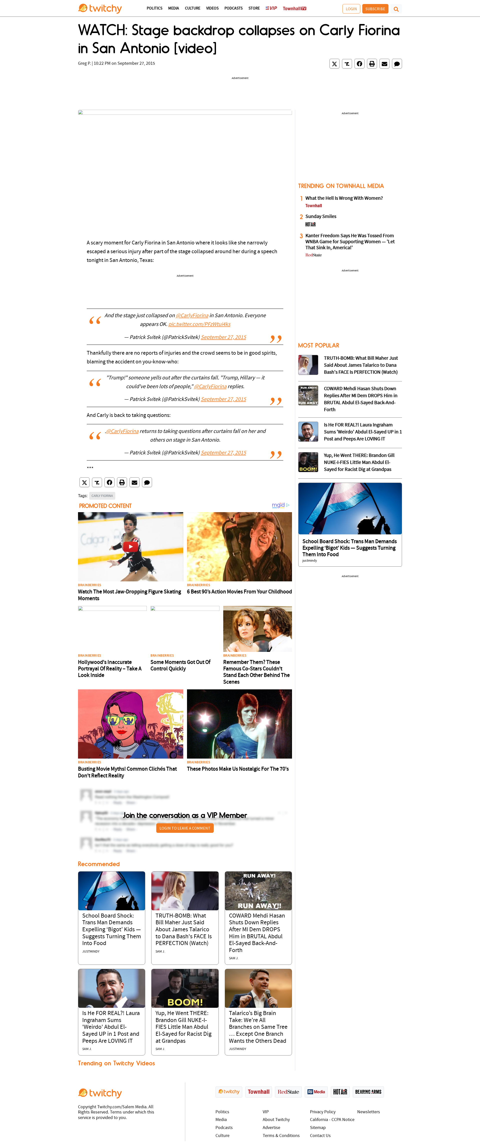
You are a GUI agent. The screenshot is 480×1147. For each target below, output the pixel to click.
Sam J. (160, 952)
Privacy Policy (323, 1112)
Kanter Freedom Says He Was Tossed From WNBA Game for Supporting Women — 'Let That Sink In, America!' (350, 241)
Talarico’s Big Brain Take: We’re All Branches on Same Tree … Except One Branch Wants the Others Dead (258, 1027)
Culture (192, 8)
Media (173, 8)
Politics (154, 8)
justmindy (91, 952)
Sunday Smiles (321, 216)
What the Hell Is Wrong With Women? (344, 198)
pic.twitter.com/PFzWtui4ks (199, 324)
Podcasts (233, 8)
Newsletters (368, 1112)
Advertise (271, 1128)
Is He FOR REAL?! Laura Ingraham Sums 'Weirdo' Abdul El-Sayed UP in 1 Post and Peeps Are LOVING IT (111, 1027)
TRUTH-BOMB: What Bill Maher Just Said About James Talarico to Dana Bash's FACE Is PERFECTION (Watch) (184, 930)
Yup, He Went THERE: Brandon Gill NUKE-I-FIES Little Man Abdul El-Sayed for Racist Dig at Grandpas (184, 1027)
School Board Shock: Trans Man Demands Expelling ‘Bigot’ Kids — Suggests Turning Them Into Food (111, 930)
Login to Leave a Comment (185, 828)
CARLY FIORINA (102, 495)
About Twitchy (276, 1120)
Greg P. (84, 63)
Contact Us (320, 1136)
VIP (266, 1112)
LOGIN (351, 8)
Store (254, 8)
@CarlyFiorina (192, 316)
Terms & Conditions (281, 1136)
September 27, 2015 (223, 337)
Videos (212, 8)
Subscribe (375, 8)
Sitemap (318, 1128)
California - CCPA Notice (332, 1120)
